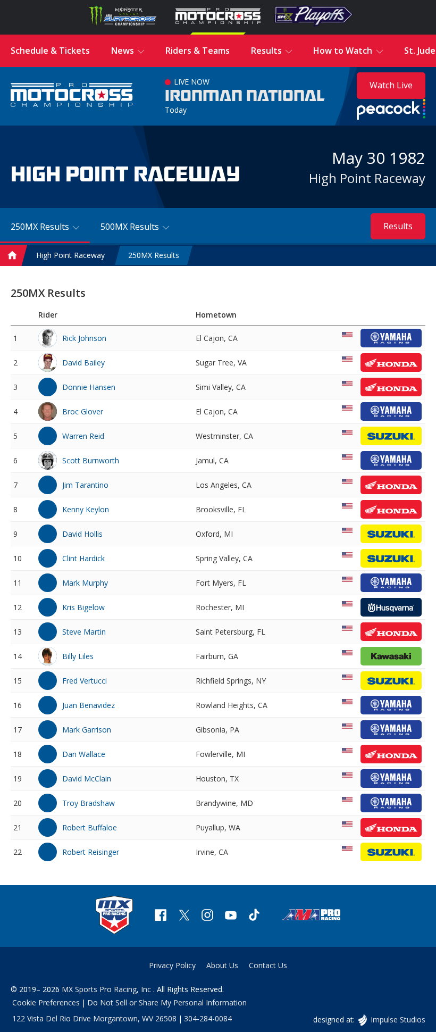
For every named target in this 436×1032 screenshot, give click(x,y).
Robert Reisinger (90, 852)
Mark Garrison (86, 730)
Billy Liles (78, 656)
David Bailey (83, 362)
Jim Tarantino (85, 485)
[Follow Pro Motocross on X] (184, 916)
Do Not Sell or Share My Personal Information (167, 1002)
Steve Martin (84, 632)
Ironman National (245, 96)
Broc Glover (82, 411)
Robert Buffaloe (89, 827)
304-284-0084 (208, 1018)
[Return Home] (72, 96)
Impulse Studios (397, 1019)
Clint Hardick (83, 558)
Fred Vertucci (84, 681)
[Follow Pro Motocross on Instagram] (207, 916)
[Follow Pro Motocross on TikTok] (254, 916)
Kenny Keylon (85, 509)
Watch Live (391, 85)
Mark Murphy (85, 583)
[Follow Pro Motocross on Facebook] (160, 916)
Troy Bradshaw (88, 803)
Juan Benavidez (88, 705)
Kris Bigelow (83, 607)
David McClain (86, 778)
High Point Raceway (367, 178)
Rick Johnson (84, 338)
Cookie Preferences (46, 1002)
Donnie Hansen (88, 387)
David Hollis (82, 534)
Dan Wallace (83, 754)
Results (398, 226)
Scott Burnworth (90, 460)
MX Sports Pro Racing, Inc (107, 989)
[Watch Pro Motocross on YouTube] (230, 916)
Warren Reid (83, 436)
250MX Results (153, 256)
